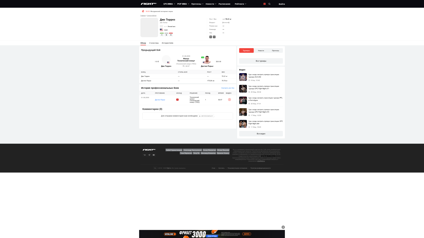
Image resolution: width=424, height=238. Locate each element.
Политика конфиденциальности (261, 168)
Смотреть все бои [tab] (227, 88)
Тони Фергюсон (186, 153)
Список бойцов (151, 15)
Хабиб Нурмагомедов (174, 150)
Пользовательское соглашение (237, 168)
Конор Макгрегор (209, 150)
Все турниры (261, 61)
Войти (282, 4)
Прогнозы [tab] (275, 50)
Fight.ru (169, 168)
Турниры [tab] (246, 50)
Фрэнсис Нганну (223, 153)
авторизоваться (207, 116)
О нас (213, 168)
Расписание (224, 3)
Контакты (221, 168)
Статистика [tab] (154, 43)
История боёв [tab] (167, 43)
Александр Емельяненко (193, 150)
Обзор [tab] (143, 43)
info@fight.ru (261, 161)
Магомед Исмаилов (208, 153)
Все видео (261, 133)
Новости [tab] (261, 50)
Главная (143, 15)
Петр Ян (196, 153)
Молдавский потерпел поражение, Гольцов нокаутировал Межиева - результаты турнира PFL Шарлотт (191, 11)
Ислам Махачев (223, 150)
